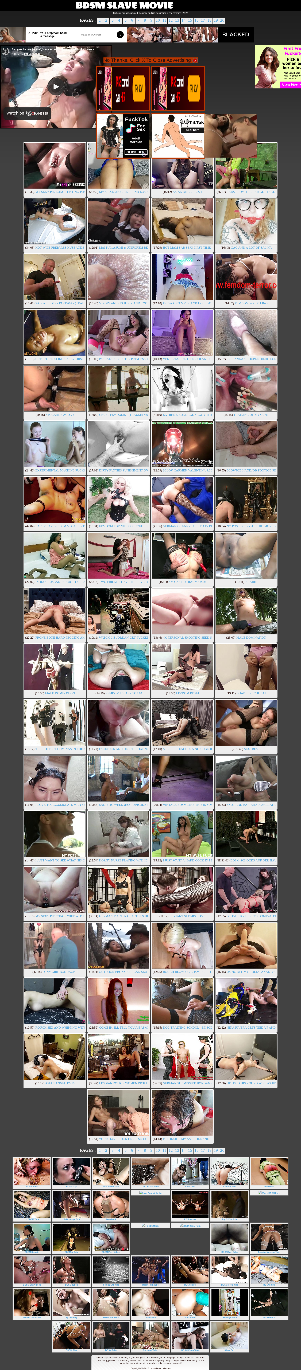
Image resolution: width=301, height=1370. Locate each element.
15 (190, 20)
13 (177, 20)
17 (203, 20)
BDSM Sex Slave (111, 1317)
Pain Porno (190, 1317)
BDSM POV (71, 1350)
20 (222, 20)
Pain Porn (269, 1186)
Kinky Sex (230, 1350)
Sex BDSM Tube (111, 1285)
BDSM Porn (269, 1317)
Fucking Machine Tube (269, 1252)
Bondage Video (150, 1350)
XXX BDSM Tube (150, 1186)
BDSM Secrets (32, 1252)
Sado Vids (190, 1186)
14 (184, 20)
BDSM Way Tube (229, 1252)
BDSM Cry (71, 1186)
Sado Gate (150, 1317)
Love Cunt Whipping (152, 1193)
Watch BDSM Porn (271, 1193)
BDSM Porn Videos (111, 1252)
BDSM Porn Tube (229, 1285)
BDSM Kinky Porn (191, 1226)
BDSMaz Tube (71, 1252)
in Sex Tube (32, 1186)
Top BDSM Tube (229, 1219)
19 (216, 20)
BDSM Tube (190, 1285)
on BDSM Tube (32, 1219)
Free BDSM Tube (111, 1186)
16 (196, 20)
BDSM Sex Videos (32, 1285)
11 (164, 20)
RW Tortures (190, 1219)
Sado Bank (111, 1219)
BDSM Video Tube (190, 1350)
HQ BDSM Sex (152, 1226)
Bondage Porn (230, 1317)
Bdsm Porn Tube (150, 1285)
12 (171, 20)
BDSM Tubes (71, 1285)
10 (158, 20)
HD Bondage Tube (71, 1219)
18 (209, 20)
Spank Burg (71, 1317)
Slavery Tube (229, 1186)
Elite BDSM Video (32, 1317)
